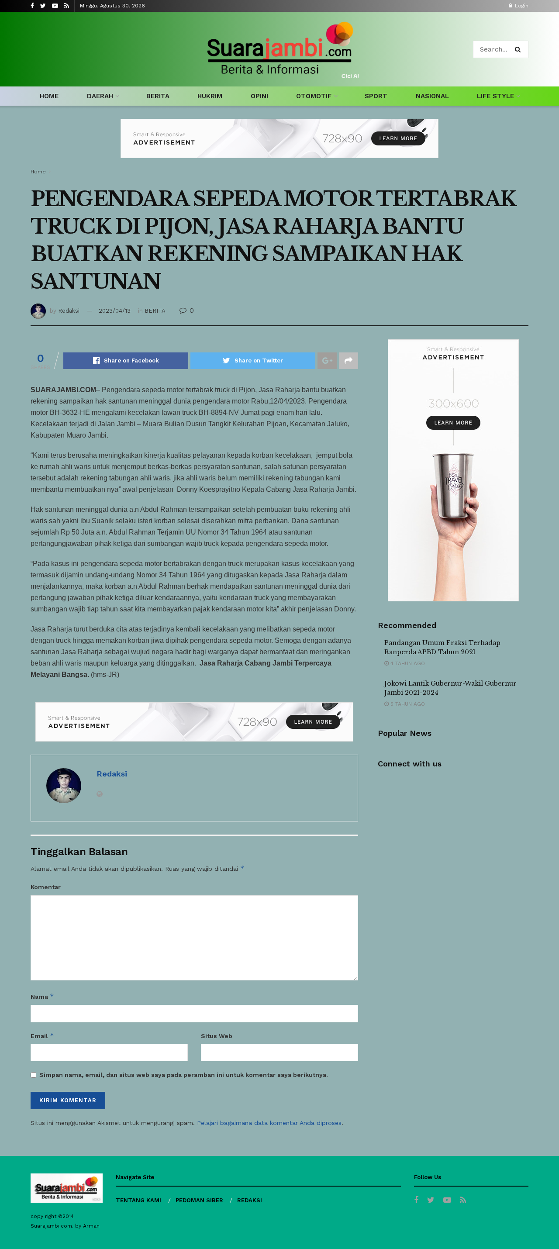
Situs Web (216, 1035)
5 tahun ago (407, 704)
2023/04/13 (115, 310)
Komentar (46, 886)
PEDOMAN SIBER (199, 1200)
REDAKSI (249, 1200)
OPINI (259, 96)
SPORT (376, 96)
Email (42, 1036)
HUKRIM (209, 96)
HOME (49, 96)
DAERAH (100, 96)
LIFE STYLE (495, 96)
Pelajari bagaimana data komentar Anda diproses (269, 1122)
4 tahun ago (407, 663)
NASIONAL (432, 96)
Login (520, 6)
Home (38, 172)
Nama (42, 996)
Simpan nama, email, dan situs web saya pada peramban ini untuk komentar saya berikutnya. (183, 1074)
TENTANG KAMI (138, 1200)
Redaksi (68, 310)
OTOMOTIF (313, 96)
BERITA (157, 96)
